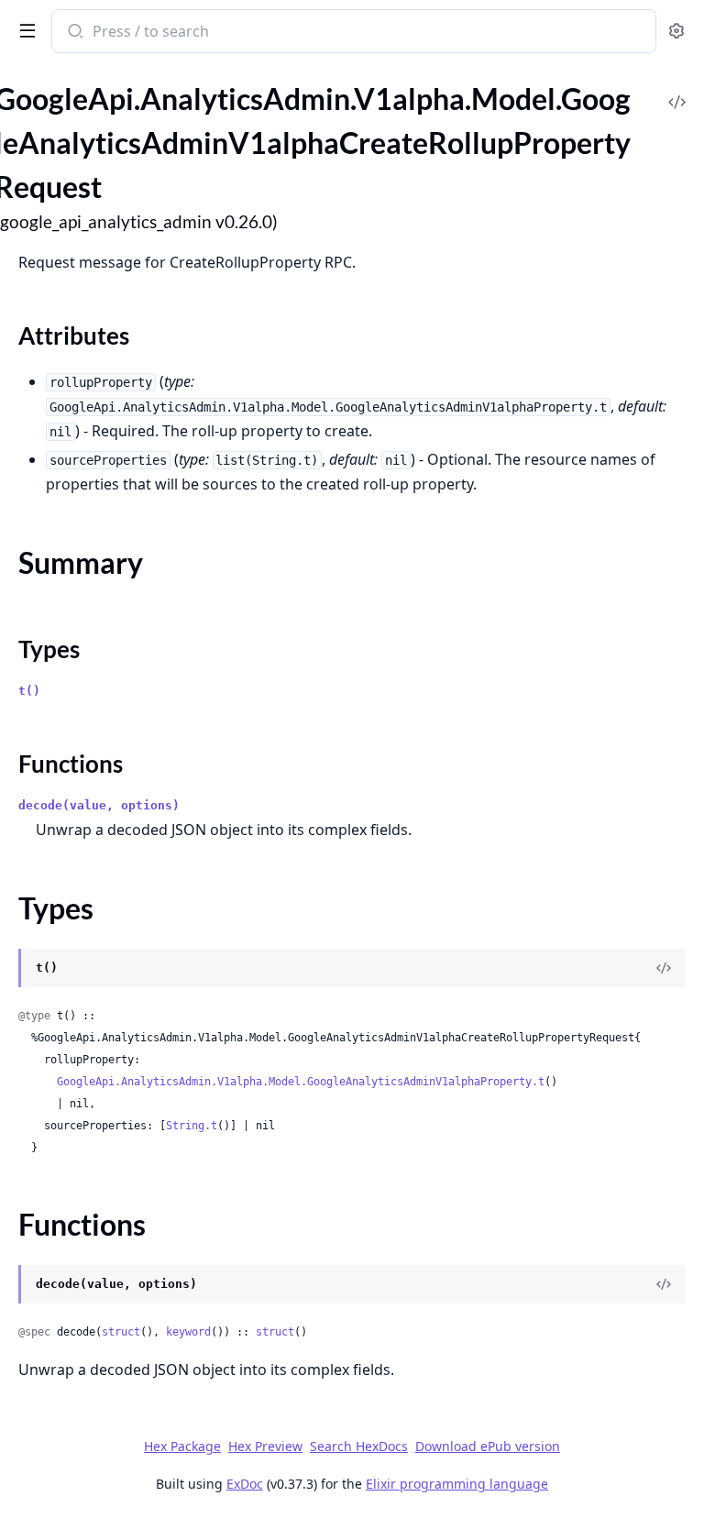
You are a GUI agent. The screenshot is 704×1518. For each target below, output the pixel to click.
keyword (188, 1332)
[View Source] (676, 89)
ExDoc (244, 1483)
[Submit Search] (73, 33)
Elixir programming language (457, 1483)
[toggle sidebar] (24, 29)
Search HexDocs (359, 1446)
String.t (191, 1125)
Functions (70, 763)
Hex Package (182, 1446)
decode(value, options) (99, 805)
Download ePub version (487, 1446)
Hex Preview (265, 1446)
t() (29, 691)
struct (121, 1332)
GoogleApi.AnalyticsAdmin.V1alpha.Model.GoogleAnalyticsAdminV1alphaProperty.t (300, 1081)
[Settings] (676, 31)
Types (49, 649)
